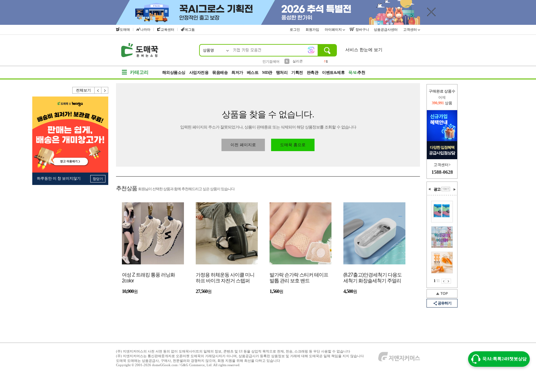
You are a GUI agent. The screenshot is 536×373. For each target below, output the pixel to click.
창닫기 (98, 179)
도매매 (125, 29)
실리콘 (298, 61)
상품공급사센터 (386, 29)
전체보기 (83, 90)
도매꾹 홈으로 (293, 144)
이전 (98, 90)
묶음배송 (220, 72)
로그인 (295, 29)
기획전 (297, 72)
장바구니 (362, 29)
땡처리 (282, 72)
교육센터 (167, 29)
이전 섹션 (429, 189)
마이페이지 (334, 29)
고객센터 (410, 29)
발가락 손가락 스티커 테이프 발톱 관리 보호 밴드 (299, 277)
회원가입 (313, 29)
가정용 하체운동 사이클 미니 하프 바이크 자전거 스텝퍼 (225, 277)
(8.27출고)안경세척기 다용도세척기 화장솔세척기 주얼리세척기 (372, 278)
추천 (356, 72)
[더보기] (445, 189)
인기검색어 (270, 61)
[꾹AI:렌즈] (311, 50)
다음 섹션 (454, 189)
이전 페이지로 (243, 144)
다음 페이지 (448, 281)
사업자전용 (199, 72)
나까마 (145, 29)
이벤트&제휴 (333, 72)
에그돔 (190, 29)
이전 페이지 (443, 281)
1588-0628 (442, 172)
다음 (104, 90)
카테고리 (139, 72)
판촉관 (313, 72)
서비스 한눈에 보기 (363, 49)
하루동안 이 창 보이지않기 (59, 178)
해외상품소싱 (173, 72)
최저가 (237, 72)
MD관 (267, 72)
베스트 (253, 72)
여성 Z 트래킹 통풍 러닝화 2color (148, 277)
